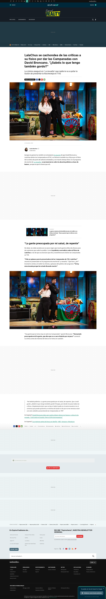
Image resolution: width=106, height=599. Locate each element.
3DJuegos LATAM (26, 588)
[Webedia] (14, 562)
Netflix (61, 45)
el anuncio (57, 155)
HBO (49, 45)
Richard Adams (68, 45)
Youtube (66, 548)
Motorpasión (63, 569)
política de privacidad (72, 539)
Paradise (81, 45)
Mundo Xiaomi (13, 578)
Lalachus (58, 426)
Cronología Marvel (84, 524)
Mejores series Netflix (64, 524)
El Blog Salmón (89, 569)
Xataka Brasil (12, 590)
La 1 (35, 426)
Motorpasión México (65, 588)
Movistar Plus (13, 537)
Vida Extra (25, 571)
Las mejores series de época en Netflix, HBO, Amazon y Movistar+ (54, 422)
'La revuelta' (37, 162)
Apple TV (12, 540)
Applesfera (12, 574)
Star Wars (75, 45)
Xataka (11, 569)
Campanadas (51, 426)
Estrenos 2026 (44, 524)
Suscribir (79, 536)
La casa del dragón (14, 543)
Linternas (44, 45)
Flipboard (42, 79)
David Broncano (66, 426)
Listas (41, 537)
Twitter (93, 20)
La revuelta (75, 426)
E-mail (44, 79)
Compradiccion (77, 574)
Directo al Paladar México (52, 588)
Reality (53, 12)
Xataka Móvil (12, 571)
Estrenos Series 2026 (54, 524)
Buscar (93, 556)
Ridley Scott (23, 45)
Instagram (69, 548)
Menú (13, 5)
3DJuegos (25, 569)
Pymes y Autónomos (90, 571)
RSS (72, 548)
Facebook (95, 20)
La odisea (27, 540)
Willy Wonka (55, 45)
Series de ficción (14, 534)
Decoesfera (76, 571)
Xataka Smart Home (14, 576)
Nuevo (92, 5)
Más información (53, 597)
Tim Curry (30, 45)
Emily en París (37, 45)
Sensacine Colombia (39, 590)
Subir (91, 562)
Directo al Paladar (52, 569)
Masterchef (32, 19)
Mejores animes (74, 524)
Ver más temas (14, 549)
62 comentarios (30, 79)
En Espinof (52, 229)
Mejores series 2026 (23, 524)
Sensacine (37, 569)
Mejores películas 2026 (34, 524)
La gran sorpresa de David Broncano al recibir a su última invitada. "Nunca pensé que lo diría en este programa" (63, 233)
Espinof (53, 5)
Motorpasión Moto (65, 571)
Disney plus (42, 534)
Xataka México (13, 588)
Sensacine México (39, 588)
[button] (34, 149)
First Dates (12, 19)
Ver (54, 467)
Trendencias (76, 569)
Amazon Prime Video (29, 534)
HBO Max (42, 540)
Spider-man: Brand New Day (30, 544)
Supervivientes (22, 19)
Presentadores (41, 426)
